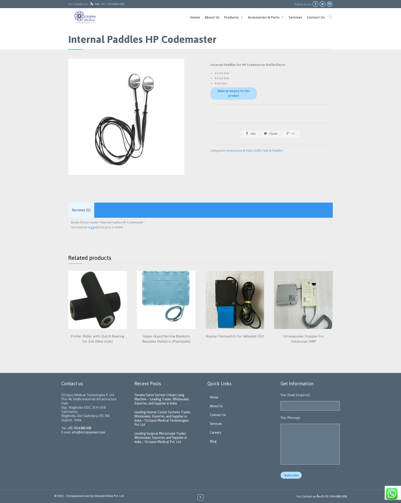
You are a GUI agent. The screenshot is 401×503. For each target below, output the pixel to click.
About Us (212, 17)
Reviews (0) (81, 210)
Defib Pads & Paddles (268, 150)
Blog (213, 441)
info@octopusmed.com (88, 432)
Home (195, 17)
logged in (94, 227)
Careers (215, 432)
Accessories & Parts (263, 17)
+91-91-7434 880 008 (333, 496)
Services (295, 17)
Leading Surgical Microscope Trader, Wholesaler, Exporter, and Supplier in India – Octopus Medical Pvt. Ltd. (160, 438)
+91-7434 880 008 (112, 4)
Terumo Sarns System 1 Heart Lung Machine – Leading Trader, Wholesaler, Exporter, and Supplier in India (162, 399)
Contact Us (316, 17)
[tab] (81, 210)
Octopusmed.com (78, 496)
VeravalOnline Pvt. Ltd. (109, 496)
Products (231, 17)
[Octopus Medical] (85, 17)
